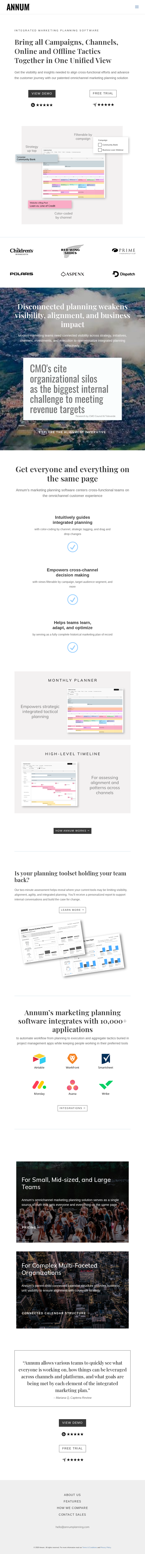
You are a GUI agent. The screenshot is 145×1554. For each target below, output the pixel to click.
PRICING (29, 1227)
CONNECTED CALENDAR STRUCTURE (54, 1313)
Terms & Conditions (89, 1547)
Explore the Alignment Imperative (72, 432)
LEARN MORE (71, 909)
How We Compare (72, 1507)
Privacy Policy (106, 1547)
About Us (72, 1494)
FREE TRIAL (103, 93)
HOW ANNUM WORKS (71, 830)
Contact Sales (72, 1514)
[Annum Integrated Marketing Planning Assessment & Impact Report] (72, 978)
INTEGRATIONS (71, 1108)
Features (72, 1501)
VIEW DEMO (42, 93)
